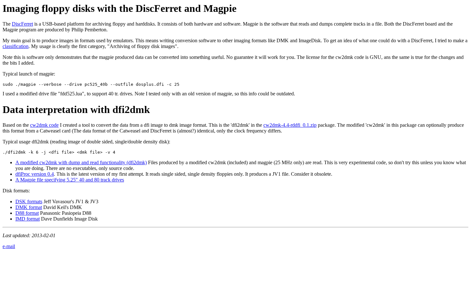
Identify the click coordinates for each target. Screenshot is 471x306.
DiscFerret (22, 24)
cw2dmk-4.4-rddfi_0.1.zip (290, 125)
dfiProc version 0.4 (34, 174)
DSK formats (28, 201)
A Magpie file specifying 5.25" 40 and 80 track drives (69, 179)
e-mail (9, 246)
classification (16, 46)
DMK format (28, 207)
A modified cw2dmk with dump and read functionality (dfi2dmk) (81, 162)
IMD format (27, 218)
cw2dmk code (44, 125)
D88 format (27, 213)
